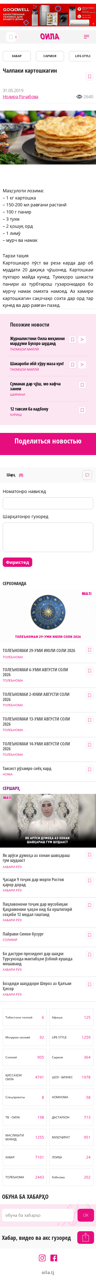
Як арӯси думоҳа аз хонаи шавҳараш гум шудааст (36, 858)
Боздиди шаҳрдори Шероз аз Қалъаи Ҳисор (37, 986)
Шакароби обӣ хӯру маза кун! (37, 363)
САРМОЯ (49, 56)
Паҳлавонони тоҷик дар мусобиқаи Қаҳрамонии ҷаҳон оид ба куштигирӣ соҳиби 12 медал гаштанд (37, 909)
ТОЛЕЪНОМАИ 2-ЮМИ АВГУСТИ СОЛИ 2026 (36, 697)
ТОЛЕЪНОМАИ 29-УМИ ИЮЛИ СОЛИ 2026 (39, 650)
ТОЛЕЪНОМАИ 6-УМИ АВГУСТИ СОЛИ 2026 (35, 672)
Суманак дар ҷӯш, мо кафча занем (35, 386)
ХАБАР (17, 56)
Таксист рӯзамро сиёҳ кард (27, 768)
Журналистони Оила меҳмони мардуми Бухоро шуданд (37, 341)
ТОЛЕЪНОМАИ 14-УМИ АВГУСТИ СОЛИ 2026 (36, 746)
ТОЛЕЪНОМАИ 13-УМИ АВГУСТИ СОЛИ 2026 (36, 721)
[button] (86, 36)
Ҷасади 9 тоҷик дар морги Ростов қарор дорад (33, 882)
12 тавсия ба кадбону (29, 408)
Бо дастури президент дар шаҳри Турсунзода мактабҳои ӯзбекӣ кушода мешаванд (37, 958)
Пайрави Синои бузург (23, 933)
